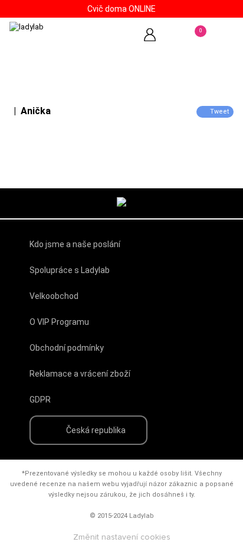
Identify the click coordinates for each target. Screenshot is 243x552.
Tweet (219, 111)
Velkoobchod (53, 296)
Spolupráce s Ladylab (69, 270)
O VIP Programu (59, 322)
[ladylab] (59, 38)
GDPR (40, 399)
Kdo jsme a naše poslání (74, 244)
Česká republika (96, 430)
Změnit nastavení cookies (121, 537)
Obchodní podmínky (66, 348)
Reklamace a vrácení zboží (79, 373)
